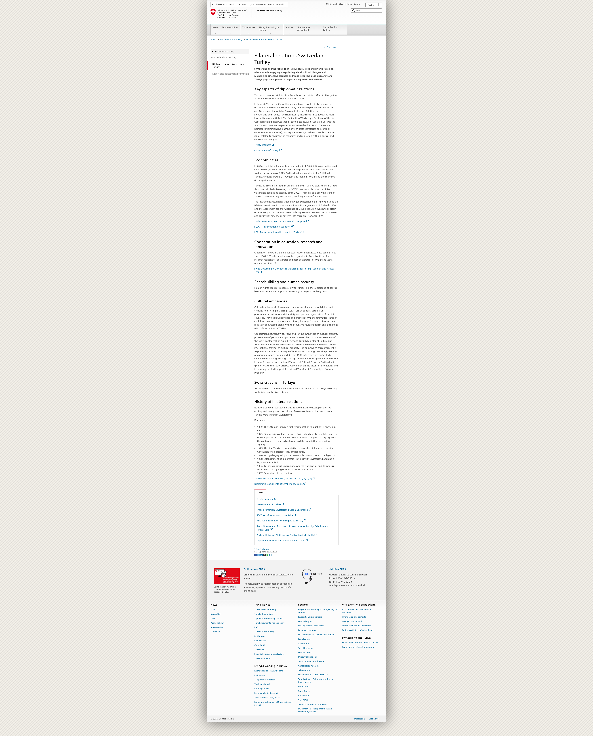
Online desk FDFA (254, 569)
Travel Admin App (262, 658)
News (215, 27)
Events (213, 618)
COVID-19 (215, 632)
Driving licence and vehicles (311, 626)
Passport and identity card (310, 617)
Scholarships (304, 670)
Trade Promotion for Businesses (312, 704)
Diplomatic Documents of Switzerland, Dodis (278, 483)
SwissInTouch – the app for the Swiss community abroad (315, 710)
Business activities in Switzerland (357, 630)
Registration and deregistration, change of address (318, 611)
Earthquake (259, 636)
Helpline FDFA (337, 569)
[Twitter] (258, 554)
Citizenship (303, 695)
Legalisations (304, 639)
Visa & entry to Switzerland (304, 28)
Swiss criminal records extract (312, 661)
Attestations (303, 643)
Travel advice (248, 27)
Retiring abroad (261, 689)
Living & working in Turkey (269, 28)
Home (213, 39)
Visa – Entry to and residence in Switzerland (356, 611)
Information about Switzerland (356, 626)
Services (289, 27)
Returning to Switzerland (266, 693)
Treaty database (262, 144)
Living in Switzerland (352, 621)
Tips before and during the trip (268, 618)
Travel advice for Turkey (265, 609)
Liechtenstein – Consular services (313, 675)
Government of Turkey (266, 150)
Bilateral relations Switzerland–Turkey (360, 643)
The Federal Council (224, 4)
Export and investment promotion (358, 647)
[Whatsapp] (267, 554)
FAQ (256, 627)
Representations (230, 27)
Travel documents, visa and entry (269, 623)
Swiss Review (304, 691)
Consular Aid (260, 645)
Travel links (259, 649)
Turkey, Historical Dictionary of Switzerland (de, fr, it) (285, 535)
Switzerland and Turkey (331, 28)
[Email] (270, 554)
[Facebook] (255, 554)
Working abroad (262, 684)
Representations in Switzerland (268, 671)
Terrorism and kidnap (264, 632)
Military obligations (307, 657)
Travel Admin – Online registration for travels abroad (316, 680)
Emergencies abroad (307, 630)
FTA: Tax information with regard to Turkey (277, 232)
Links (258, 492)
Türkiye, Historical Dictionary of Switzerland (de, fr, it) (283, 478)
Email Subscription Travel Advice (269, 654)
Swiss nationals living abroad (267, 697)
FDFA (244, 4)
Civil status (303, 700)
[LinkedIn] (261, 554)
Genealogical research (308, 666)
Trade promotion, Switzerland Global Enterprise (279, 221)
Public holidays (217, 623)
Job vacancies (216, 627)
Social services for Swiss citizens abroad (316, 635)
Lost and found (305, 652)
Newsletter (215, 614)
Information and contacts (354, 617)
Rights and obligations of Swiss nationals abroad (273, 703)
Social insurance (305, 648)
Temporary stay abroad (264, 680)
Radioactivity (260, 641)
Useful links (303, 686)
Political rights (305, 621)
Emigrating (259, 675)
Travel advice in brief (263, 614)
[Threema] (264, 554)
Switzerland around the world (270, 4)
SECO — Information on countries (272, 226)
